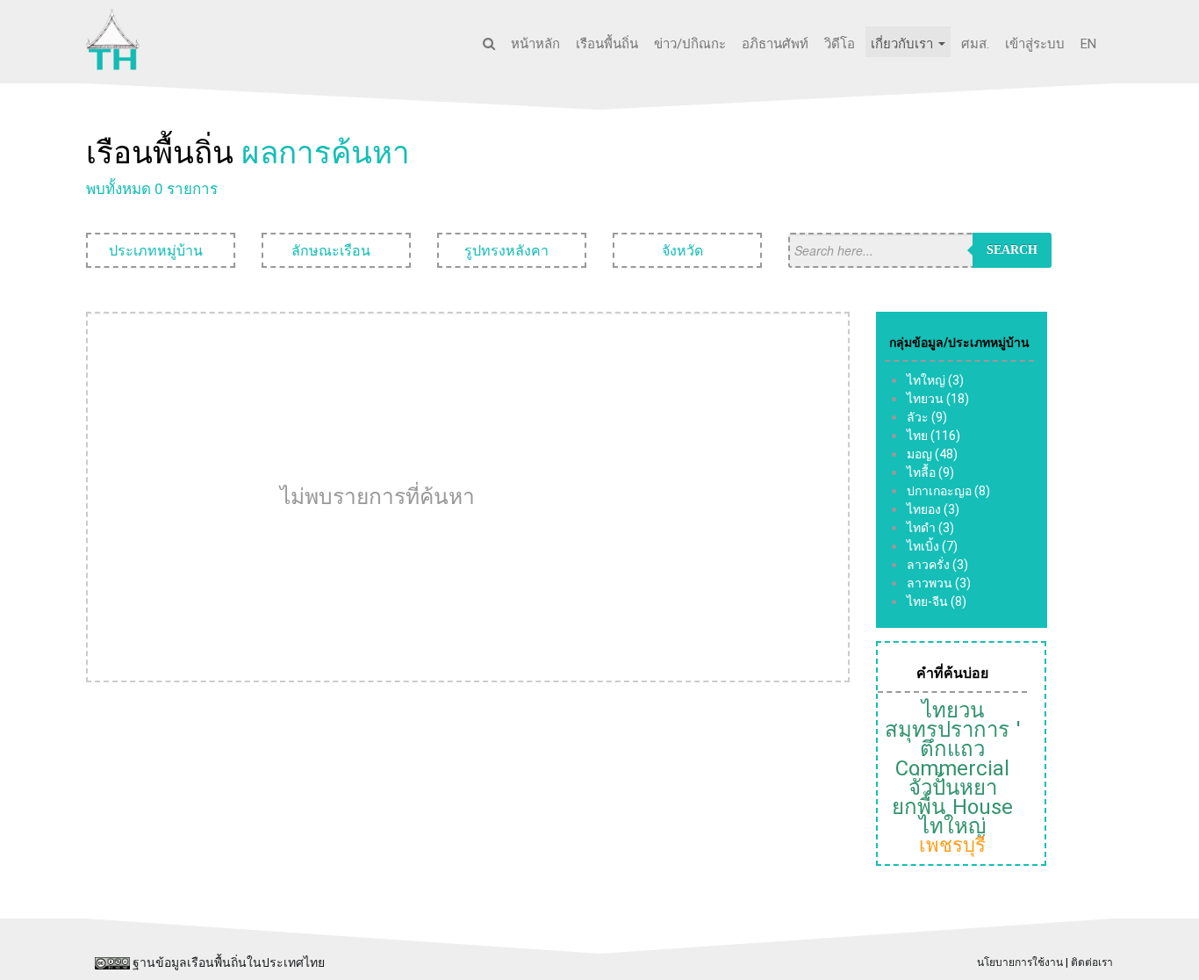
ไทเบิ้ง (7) (932, 546)
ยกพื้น (918, 807)
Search (1012, 249)
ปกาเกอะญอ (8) (948, 491)
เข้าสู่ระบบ (1035, 44)
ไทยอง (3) (933, 509)
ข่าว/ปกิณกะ (690, 44)
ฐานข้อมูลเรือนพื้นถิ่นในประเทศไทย (229, 962)
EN (1088, 44)
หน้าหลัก (535, 44)
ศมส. (975, 44)
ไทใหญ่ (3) (935, 380)
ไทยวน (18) (938, 399)
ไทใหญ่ (952, 826)
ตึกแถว (952, 749)
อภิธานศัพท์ (775, 44)
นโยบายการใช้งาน (1020, 962)
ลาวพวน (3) (939, 583)
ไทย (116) (933, 436)
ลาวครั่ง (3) (937, 565)
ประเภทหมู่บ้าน (157, 250)
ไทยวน (953, 710)
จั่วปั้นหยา (952, 787)
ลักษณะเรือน (332, 250)
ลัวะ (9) (927, 417)
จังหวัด (684, 250)
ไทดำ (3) (930, 528)
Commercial (952, 768)
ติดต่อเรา (1092, 962)
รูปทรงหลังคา (508, 250)
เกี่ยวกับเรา (904, 44)
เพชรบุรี (952, 845)
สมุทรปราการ (947, 729)
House (982, 807)
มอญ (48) (932, 454)
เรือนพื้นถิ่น (607, 44)
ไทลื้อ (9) (930, 472)
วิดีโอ (839, 44)
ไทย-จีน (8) (936, 601)
